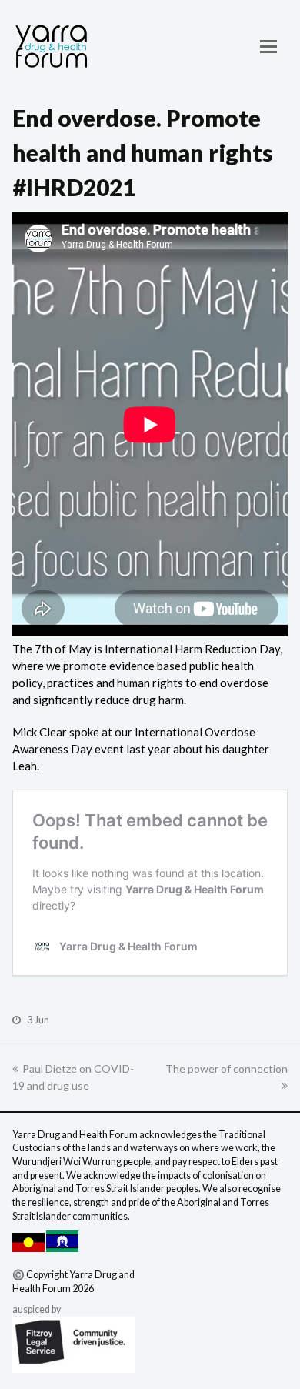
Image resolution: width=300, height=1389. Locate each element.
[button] (268, 46)
